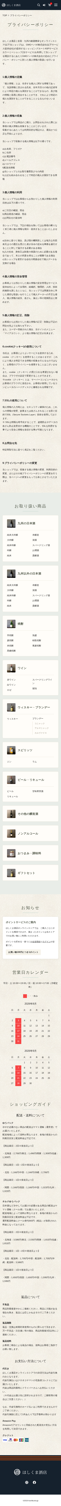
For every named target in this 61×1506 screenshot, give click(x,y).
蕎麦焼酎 (36, 646)
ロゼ (9, 690)
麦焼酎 (10, 640)
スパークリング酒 (41, 545)
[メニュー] (55, 5)
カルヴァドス (41, 733)
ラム (34, 762)
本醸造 (35, 535)
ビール (10, 791)
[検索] (38, 5)
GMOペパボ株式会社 (36, 44)
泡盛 (34, 635)
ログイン (46, 941)
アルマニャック (42, 728)
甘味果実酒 (37, 791)
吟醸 (9, 550)
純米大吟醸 (12, 535)
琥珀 (34, 688)
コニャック (40, 723)
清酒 (34, 540)
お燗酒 (35, 550)
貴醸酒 (35, 555)
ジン (9, 762)
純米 (9, 555)
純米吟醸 (11, 545)
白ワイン (11, 685)
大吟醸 (10, 540)
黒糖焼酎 (11, 651)
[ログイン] (44, 5)
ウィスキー (12, 719)
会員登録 (36, 941)
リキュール (12, 796)
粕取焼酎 (36, 640)
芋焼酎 (10, 635)
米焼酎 (10, 646)
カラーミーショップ (12, 52)
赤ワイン (11, 680)
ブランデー (37, 718)
